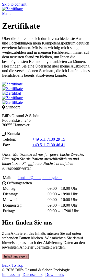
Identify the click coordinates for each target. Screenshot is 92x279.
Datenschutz (32, 274)
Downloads (54, 274)
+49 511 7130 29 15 (48, 139)
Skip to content (14, 4)
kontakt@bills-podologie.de (40, 177)
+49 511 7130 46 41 (48, 145)
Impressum (11, 274)
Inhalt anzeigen (15, 256)
